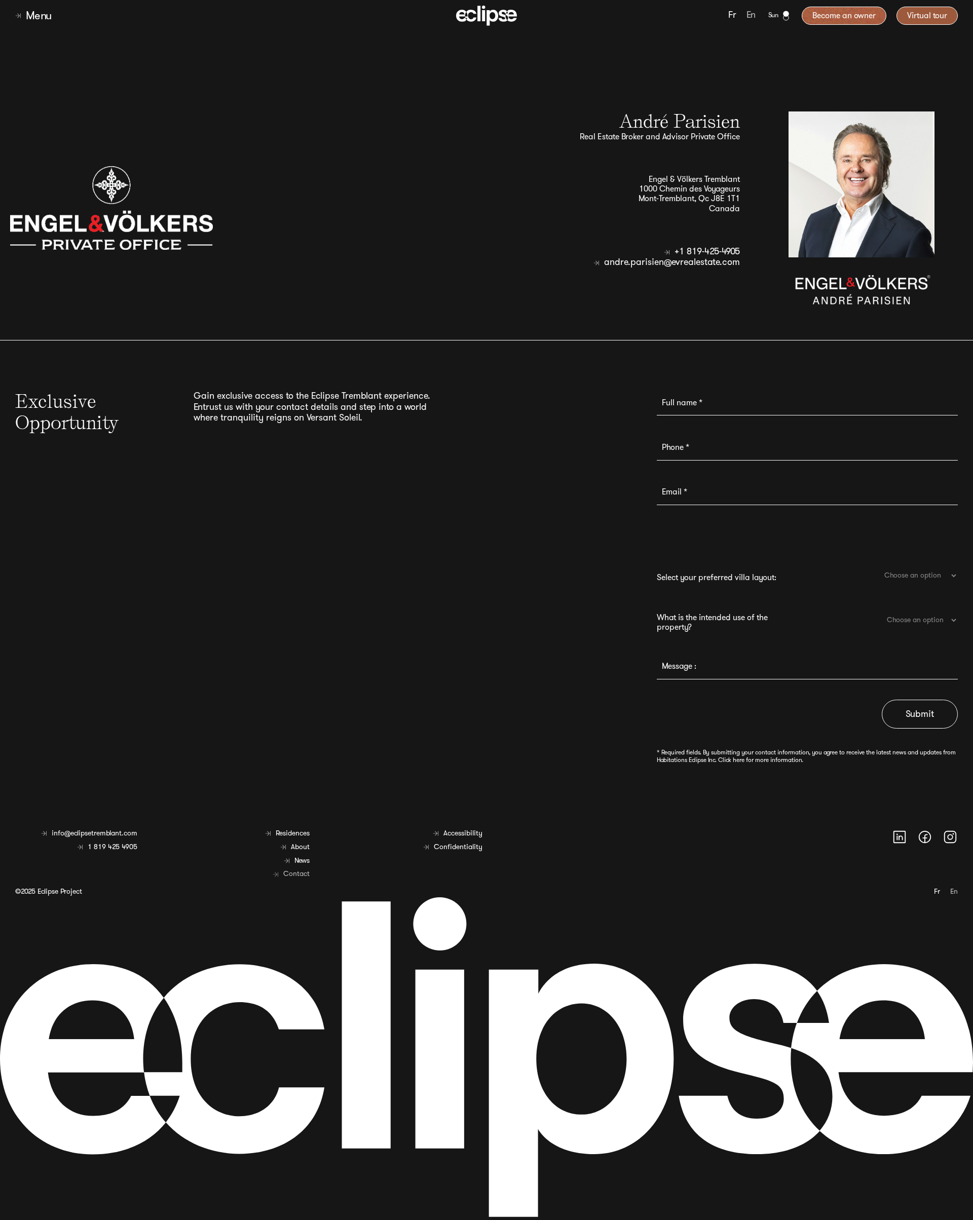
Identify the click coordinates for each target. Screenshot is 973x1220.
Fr (732, 15)
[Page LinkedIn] (899, 837)
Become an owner (844, 16)
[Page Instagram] (950, 837)
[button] (160, 15)
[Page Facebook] (924, 837)
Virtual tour (927, 16)
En (751, 15)
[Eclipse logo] (486, 15)
